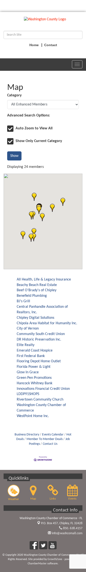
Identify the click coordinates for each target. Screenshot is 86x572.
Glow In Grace (28, 372)
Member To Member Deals (45, 439)
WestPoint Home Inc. (33, 416)
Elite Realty (25, 345)
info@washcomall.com (66, 533)
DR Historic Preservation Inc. (39, 339)
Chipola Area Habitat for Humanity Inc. (47, 323)
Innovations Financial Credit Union (43, 389)
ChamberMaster (37, 563)
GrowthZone (55, 559)
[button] (23, 235)
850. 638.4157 (72, 528)
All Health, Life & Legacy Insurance (44, 279)
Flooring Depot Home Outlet (39, 361)
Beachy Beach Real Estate (37, 285)
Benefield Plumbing (32, 296)
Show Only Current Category (39, 141)
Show (14, 156)
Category (14, 95)
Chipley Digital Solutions (35, 318)
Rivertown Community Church (40, 400)
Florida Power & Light (33, 367)
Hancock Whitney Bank (34, 383)
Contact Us (50, 444)
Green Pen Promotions (34, 378)
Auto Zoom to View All (34, 128)
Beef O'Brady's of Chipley (36, 290)
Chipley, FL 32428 (61, 523)
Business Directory (27, 434)
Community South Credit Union (41, 334)
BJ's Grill (23, 301)
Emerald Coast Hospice (35, 350)
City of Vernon (28, 328)
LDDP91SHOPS (28, 394)
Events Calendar (53, 434)
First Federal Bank (31, 356)
